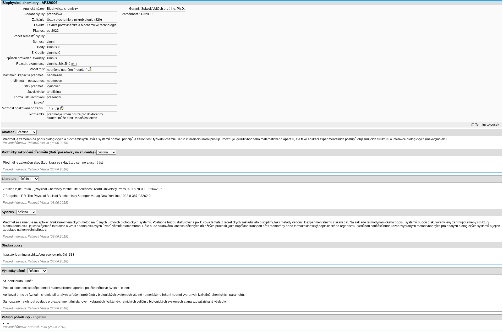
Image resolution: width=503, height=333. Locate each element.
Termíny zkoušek (487, 124)
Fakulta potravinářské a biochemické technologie (82, 25)
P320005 (147, 14)
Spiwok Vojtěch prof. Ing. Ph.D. (163, 8)
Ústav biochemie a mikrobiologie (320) (74, 20)
